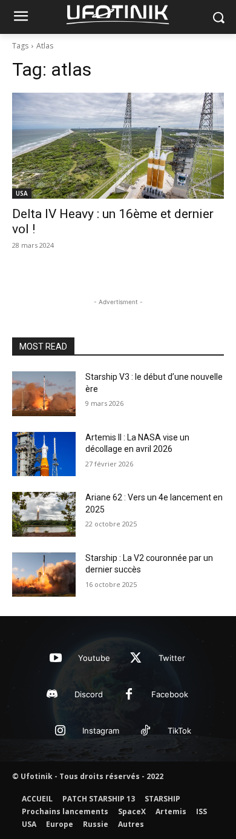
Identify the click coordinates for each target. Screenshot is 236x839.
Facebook (169, 694)
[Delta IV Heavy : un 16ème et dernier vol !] (118, 146)
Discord (88, 694)
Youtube (94, 658)
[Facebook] (129, 695)
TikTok (179, 730)
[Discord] (52, 695)
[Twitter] (136, 658)
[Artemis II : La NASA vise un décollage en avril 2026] (44, 454)
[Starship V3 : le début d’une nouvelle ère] (44, 393)
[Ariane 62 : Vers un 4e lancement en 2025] (44, 514)
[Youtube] (56, 658)
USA (22, 193)
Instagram (100, 730)
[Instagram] (60, 731)
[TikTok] (145, 731)
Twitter (172, 658)
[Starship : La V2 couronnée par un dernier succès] (44, 574)
